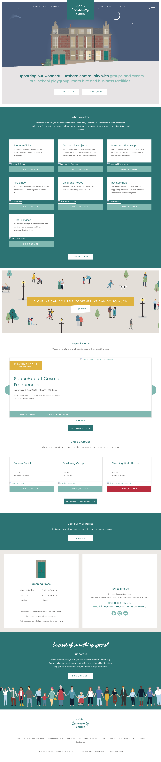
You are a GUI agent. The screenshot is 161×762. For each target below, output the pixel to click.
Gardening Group (73, 463)
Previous (7, 390)
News (142, 738)
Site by (116, 751)
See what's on (66, 91)
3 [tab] (82, 420)
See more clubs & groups (80, 501)
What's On (56, 6)
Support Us (111, 738)
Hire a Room (21, 182)
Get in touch (94, 91)
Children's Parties (73, 182)
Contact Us (105, 6)
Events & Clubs (22, 145)
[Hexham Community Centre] (80, 10)
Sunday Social (22, 463)
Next (154, 390)
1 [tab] (76, 420)
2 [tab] (79, 420)
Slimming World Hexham (126, 463)
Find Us (121, 6)
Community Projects (75, 145)
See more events (80, 428)
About (135, 738)
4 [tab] (84, 420)
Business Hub (119, 182)
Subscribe (80, 538)
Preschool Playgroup (123, 145)
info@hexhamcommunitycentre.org (124, 606)
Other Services (22, 220)
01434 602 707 (39, 6)
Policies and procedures (45, 751)
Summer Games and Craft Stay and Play (37, 382)
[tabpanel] (80, 387)
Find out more (31, 169)
